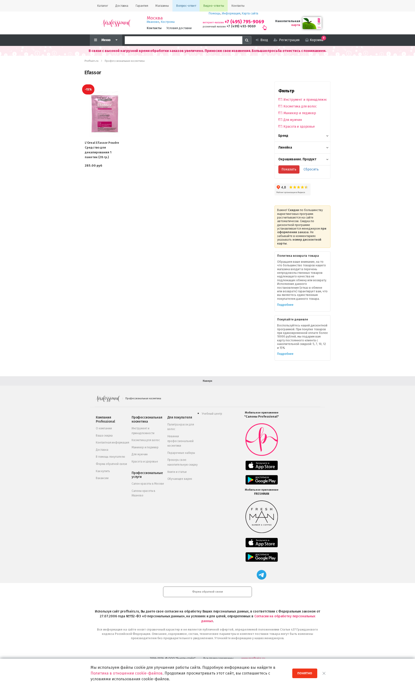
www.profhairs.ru (253, 658)
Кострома (168, 22)
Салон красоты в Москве (148, 483)
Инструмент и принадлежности (305, 100)
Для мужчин (292, 120)
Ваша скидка (104, 435)
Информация (231, 13)
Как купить (103, 471)
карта (295, 25)
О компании (104, 428)
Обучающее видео (179, 479)
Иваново (153, 22)
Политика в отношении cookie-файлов (127, 673)
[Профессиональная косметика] (116, 23)
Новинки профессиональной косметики (180, 441)
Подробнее (285, 304)
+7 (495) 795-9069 (244, 22)
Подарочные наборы (181, 453)
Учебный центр (212, 413)
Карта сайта (250, 13)
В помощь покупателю (110, 456)
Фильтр (286, 91)
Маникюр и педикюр (299, 113)
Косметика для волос (300, 106)
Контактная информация (112, 442)
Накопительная (287, 21)
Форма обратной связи (111, 464)
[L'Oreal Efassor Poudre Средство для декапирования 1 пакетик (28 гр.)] (105, 114)
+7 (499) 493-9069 (241, 26)
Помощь (214, 13)
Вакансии (102, 478)
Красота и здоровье (299, 127)
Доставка (102, 449)
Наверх (207, 380)
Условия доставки (179, 28)
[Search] (246, 40)
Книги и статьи (177, 472)
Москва (155, 18)
